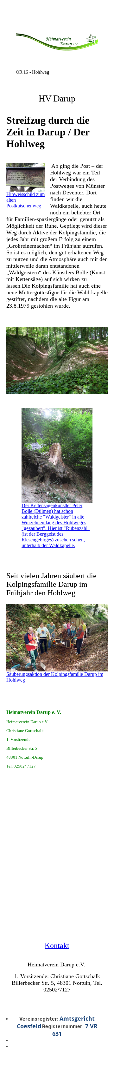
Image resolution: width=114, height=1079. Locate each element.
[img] (57, 45)
